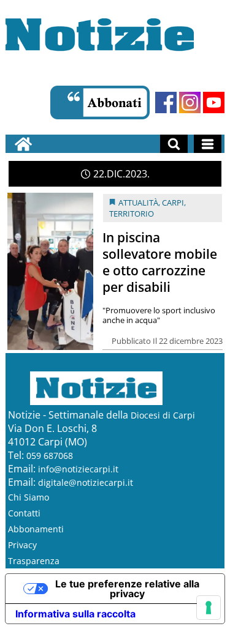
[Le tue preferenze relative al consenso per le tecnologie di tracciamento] (208, 607)
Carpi (173, 202)
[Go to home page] (23, 144)
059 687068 (49, 455)
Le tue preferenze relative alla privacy (127, 589)
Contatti (24, 513)
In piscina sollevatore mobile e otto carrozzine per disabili (159, 262)
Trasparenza (33, 561)
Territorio (131, 213)
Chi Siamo (28, 497)
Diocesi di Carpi (163, 415)
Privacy (22, 545)
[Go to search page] (174, 144)
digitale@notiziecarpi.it (85, 482)
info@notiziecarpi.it (78, 469)
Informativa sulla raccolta (75, 614)
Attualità (138, 202)
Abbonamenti (36, 529)
